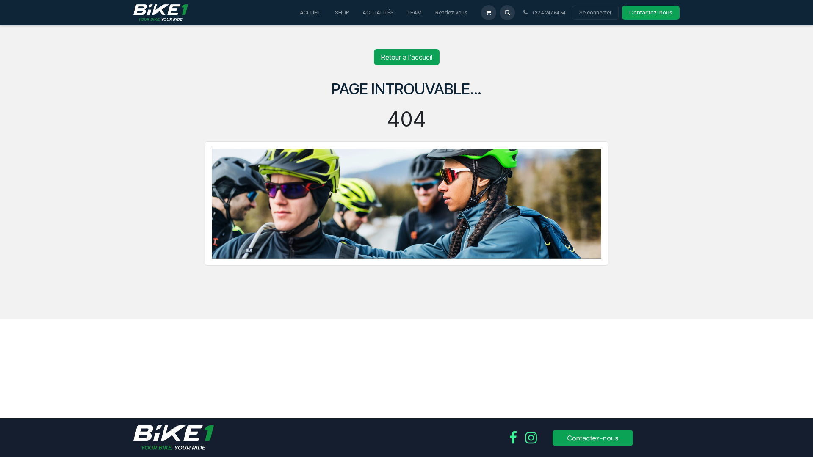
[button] (507, 12)
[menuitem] (310, 12)
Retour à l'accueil (406, 57)
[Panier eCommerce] (488, 12)
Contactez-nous (650, 12)
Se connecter (595, 12)
